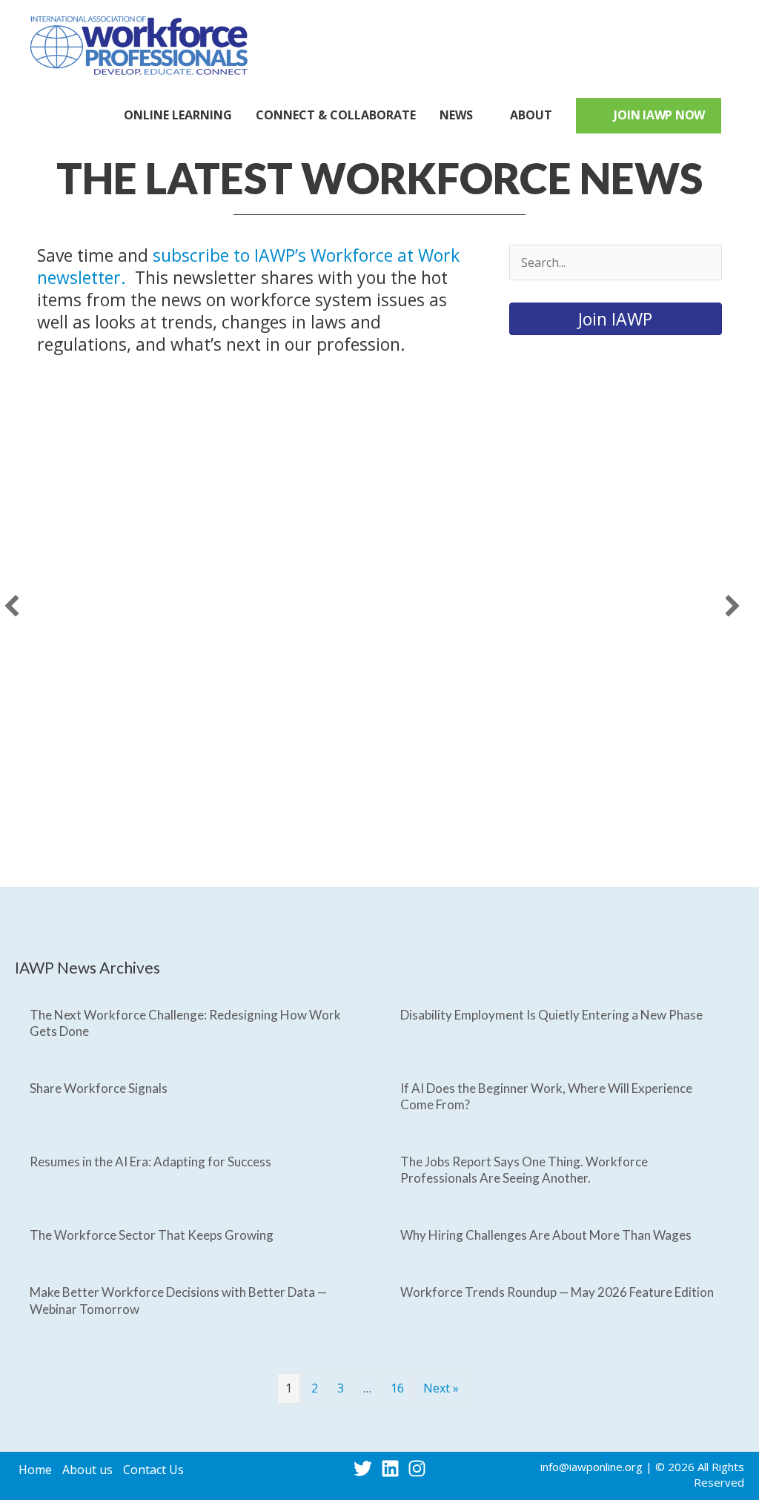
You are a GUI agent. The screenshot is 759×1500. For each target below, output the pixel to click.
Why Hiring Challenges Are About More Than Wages (546, 1235)
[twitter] (366, 1468)
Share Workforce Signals (99, 1088)
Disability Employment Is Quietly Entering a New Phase (551, 1014)
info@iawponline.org (591, 1466)
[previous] (12, 606)
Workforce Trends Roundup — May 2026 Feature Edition (557, 1292)
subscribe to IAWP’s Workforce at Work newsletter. (248, 266)
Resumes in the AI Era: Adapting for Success (150, 1161)
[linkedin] (393, 1468)
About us (87, 1469)
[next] (732, 606)
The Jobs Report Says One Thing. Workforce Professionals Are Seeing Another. (524, 1170)
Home (35, 1469)
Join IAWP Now (659, 115)
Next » (441, 1388)
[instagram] (420, 1468)
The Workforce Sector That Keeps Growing (152, 1235)
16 (397, 1388)
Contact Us (153, 1469)
